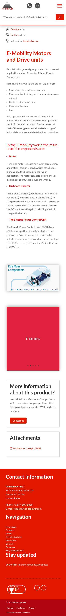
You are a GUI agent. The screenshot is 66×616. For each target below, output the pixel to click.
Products (10, 530)
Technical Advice (14, 537)
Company (10, 547)
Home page (11, 527)
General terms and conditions (18, 613)
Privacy (32, 608)
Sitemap (10, 608)
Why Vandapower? (15, 550)
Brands (9, 534)
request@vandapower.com (28, 508)
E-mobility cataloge (23, 448)
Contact (9, 544)
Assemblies (11, 540)
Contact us (18, 420)
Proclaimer (20, 608)
